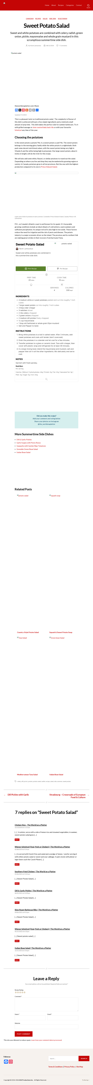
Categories (70, 5)
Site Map (79, 1067)
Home (47, 5)
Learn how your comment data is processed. (46, 1040)
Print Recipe (32, 269)
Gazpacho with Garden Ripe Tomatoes (31, 446)
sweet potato (67, 781)
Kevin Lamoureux (35, 45)
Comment (18, 996)
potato (30, 781)
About (53, 5)
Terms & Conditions (55, 1067)
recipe (48, 781)
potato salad (37, 781)
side (55, 781)
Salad (45, 18)
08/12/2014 (50, 45)
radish (43, 781)
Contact (79, 5)
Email (49, 1014)
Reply (17, 839)
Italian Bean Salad (23, 452)
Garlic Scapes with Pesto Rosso (29, 443)
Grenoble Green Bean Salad (27, 449)
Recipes (61, 5)
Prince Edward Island (49, 167)
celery (19, 781)
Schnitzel (18, 130)
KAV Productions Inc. (26, 1080)
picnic (26, 781)
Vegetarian (62, 18)
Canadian (30, 18)
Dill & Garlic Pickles (24, 440)
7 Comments (63, 45)
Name (17, 1014)
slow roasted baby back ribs (43, 127)
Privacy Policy (69, 1067)
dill (22, 781)
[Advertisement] (46, 396)
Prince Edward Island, (57, 216)
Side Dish (52, 18)
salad (51, 781)
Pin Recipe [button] (63, 269)
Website (17, 1023)
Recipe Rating (19, 990)
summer (59, 781)
